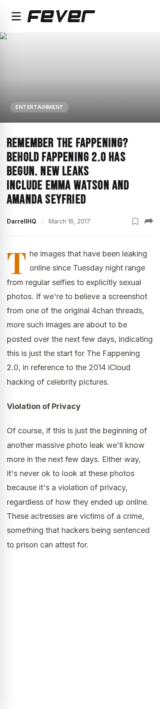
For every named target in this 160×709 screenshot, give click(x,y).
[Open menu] (16, 16)
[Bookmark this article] (135, 221)
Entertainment (39, 107)
